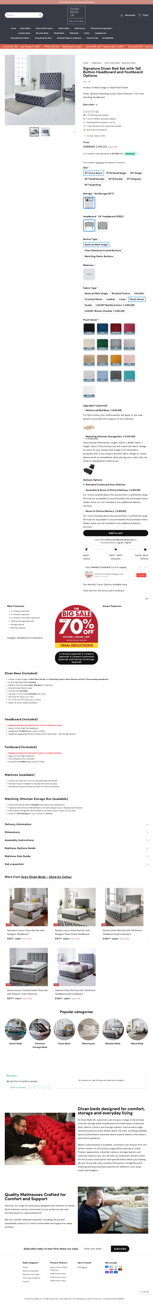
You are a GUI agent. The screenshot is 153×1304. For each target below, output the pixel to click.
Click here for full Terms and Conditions (103, 590)
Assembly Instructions (19, 840)
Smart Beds (63, 28)
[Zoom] (40, 90)
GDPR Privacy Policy (58, 1274)
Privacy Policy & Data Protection (58, 1268)
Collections (96, 63)
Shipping (100, 162)
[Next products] (145, 567)
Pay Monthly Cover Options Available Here (105, 584)
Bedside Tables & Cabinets (69, 38)
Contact (26, 1281)
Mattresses (80, 28)
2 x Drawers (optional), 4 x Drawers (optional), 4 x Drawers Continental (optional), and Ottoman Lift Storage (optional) (76, 658)
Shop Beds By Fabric (20, 38)
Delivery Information (31, 1271)
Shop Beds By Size (43, 38)
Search (25, 1267)
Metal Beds (59, 33)
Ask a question (14, 864)
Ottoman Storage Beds (101, 28)
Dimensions (12, 832)
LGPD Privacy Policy (58, 1281)
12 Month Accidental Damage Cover (108, 574)
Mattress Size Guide (18, 856)
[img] (89, 112)
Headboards (100, 33)
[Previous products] (140, 567)
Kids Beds (74, 33)
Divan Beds (25, 28)
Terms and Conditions (31, 1278)
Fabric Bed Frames (44, 28)
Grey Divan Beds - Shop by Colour (120, 63)
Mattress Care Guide (31, 1274)
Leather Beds (24, 33)
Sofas (87, 33)
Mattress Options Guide (20, 848)
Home (13, 28)
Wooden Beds (42, 33)
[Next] (73, 132)
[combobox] (24, 15)
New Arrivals (92, 38)
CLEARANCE (107, 38)
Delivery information (18, 824)
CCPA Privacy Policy (58, 1277)
